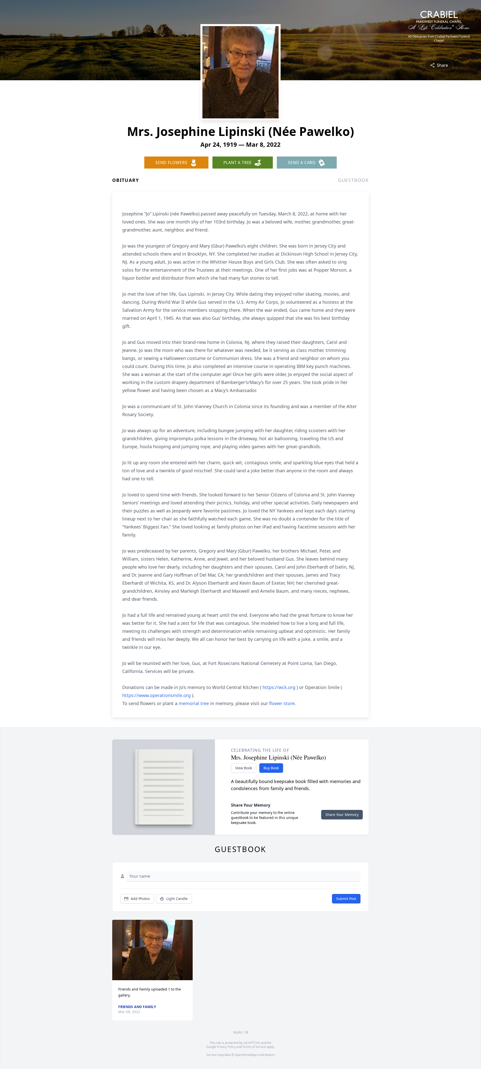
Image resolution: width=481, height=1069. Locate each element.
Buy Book (271, 768)
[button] (152, 950)
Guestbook (353, 180)
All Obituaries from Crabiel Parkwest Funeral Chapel (439, 39)
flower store (282, 703)
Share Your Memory (341, 814)
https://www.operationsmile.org (157, 695)
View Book (243, 768)
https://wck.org (280, 687)
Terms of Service (254, 1047)
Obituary (125, 180)
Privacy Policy (226, 1047)
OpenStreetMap (246, 1055)
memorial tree (194, 703)
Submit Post (346, 898)
